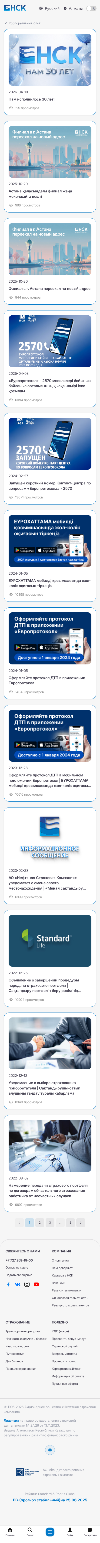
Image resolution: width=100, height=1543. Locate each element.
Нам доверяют (62, 1268)
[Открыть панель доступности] (50, 1450)
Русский (52, 8)
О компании (60, 1260)
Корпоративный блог (66, 1368)
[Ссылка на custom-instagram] (27, 1284)
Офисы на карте (17, 1267)
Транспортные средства (23, 1331)
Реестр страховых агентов (70, 1305)
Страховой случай (64, 1346)
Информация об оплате (68, 1376)
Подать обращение (19, 1275)
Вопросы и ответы (64, 1354)
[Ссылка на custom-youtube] (36, 1284)
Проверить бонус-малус (69, 1339)
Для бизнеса (14, 1361)
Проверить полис (64, 1361)
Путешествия (15, 1354)
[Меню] (50, 1532)
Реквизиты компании (66, 1290)
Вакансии (58, 1283)
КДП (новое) (60, 1331)
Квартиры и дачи (17, 1346)
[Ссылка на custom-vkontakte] (17, 1284)
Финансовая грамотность (69, 1298)
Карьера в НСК (62, 1275)
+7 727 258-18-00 (19, 1260)
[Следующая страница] (80, 1222)
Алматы (76, 8)
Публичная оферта (65, 1383)
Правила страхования (21, 1368)
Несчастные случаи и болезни (26, 1339)
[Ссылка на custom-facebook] (8, 1284)
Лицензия (11, 1420)
